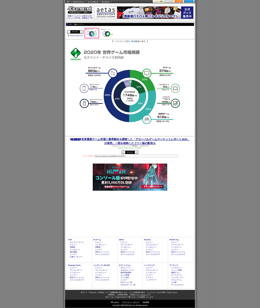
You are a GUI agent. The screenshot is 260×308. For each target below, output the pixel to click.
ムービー (73, 254)
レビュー (73, 245)
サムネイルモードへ (76, 35)
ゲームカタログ (177, 285)
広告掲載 (145, 302)
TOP (70, 240)
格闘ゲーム (175, 273)
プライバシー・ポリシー (131, 302)
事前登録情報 (126, 273)
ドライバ (149, 277)
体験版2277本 (87, 18)
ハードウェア (149, 265)
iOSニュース (125, 268)
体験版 (72, 247)
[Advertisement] (130, 213)
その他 (173, 282)
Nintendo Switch (74, 265)
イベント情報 (176, 270)
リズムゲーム (176, 280)
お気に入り (169, 1)
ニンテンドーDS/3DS (101, 265)
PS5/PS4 (147, 240)
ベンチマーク (151, 280)
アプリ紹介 (125, 277)
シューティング (177, 277)
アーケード (173, 265)
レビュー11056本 (73, 18)
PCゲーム (97, 240)
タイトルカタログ (102, 254)
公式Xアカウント (78, 1)
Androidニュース (127, 270)
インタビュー (75, 249)
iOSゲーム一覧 (126, 282)
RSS (68, 1)
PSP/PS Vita (174, 240)
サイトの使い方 (93, 1)
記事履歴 (179, 1)
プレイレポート (127, 245)
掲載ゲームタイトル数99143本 (80, 16)
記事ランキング (76, 257)
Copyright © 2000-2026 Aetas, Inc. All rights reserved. (130, 305)
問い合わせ (105, 1)
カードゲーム (176, 275)
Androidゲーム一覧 (128, 285)
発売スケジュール (102, 252)
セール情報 (125, 275)
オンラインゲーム (77, 242)
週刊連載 (73, 252)
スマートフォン (125, 265)
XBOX (121, 240)
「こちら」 (143, 295)
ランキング (188, 1)
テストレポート (152, 270)
